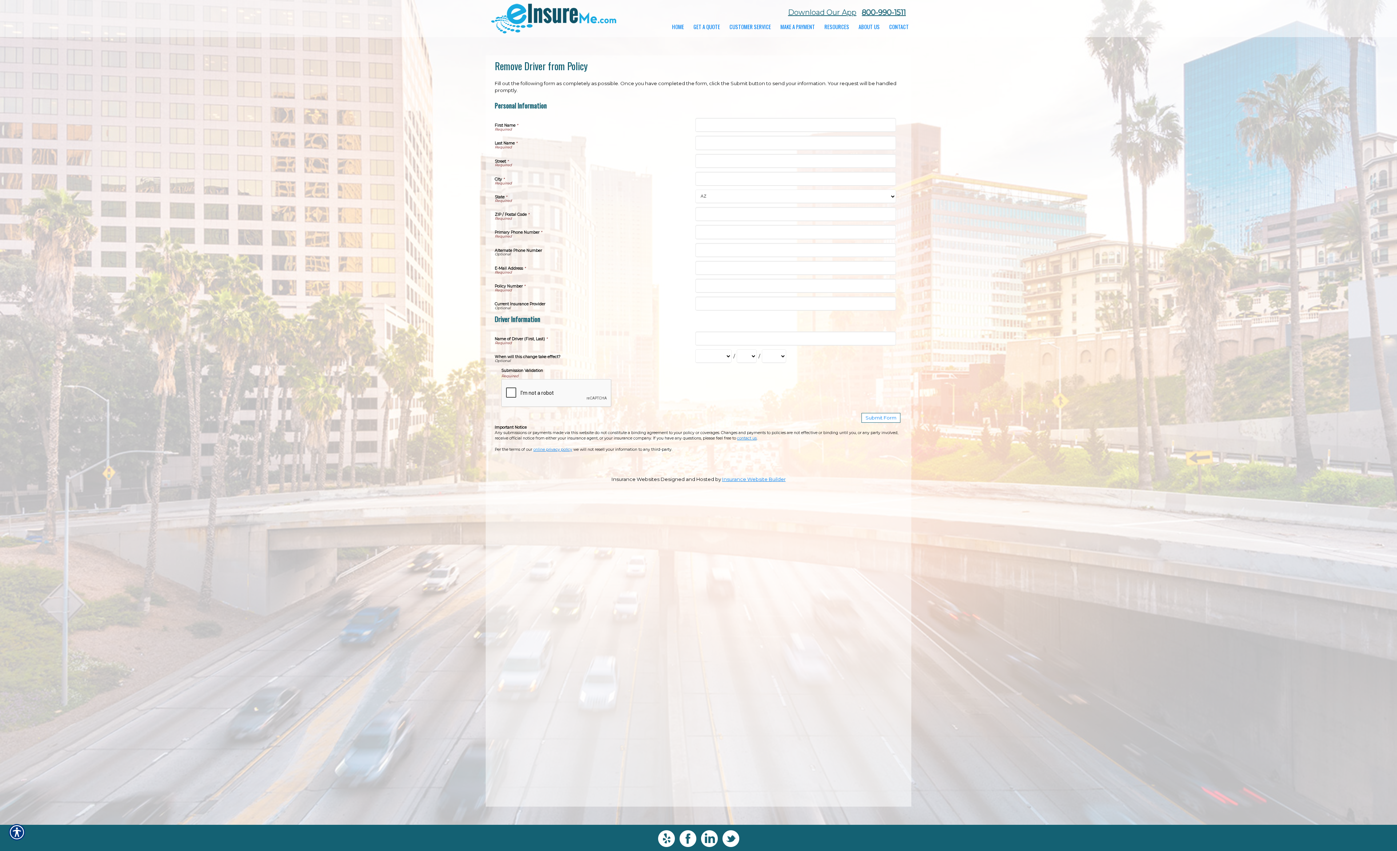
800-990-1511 (884, 12)
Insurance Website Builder (754, 479)
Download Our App (822, 12)
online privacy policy (552, 449)
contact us (747, 438)
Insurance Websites (636, 479)
